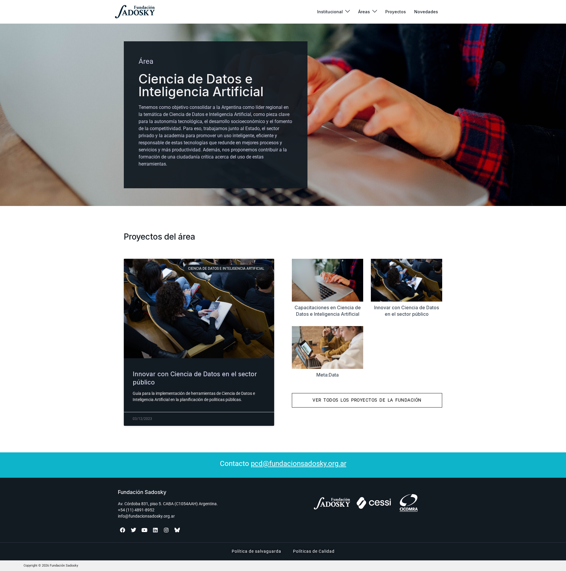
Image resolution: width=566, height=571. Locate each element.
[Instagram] (166, 530)
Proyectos (395, 11)
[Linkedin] (155, 530)
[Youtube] (144, 530)
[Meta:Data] (327, 347)
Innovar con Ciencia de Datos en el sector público (406, 311)
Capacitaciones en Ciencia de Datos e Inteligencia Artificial (327, 311)
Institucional (330, 11)
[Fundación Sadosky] (135, 11)
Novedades (426, 11)
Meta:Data (327, 375)
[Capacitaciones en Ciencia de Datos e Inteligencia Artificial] (327, 280)
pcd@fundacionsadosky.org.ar (298, 463)
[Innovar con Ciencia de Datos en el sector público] (406, 280)
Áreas (364, 11)
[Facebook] (122, 530)
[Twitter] (133, 530)
